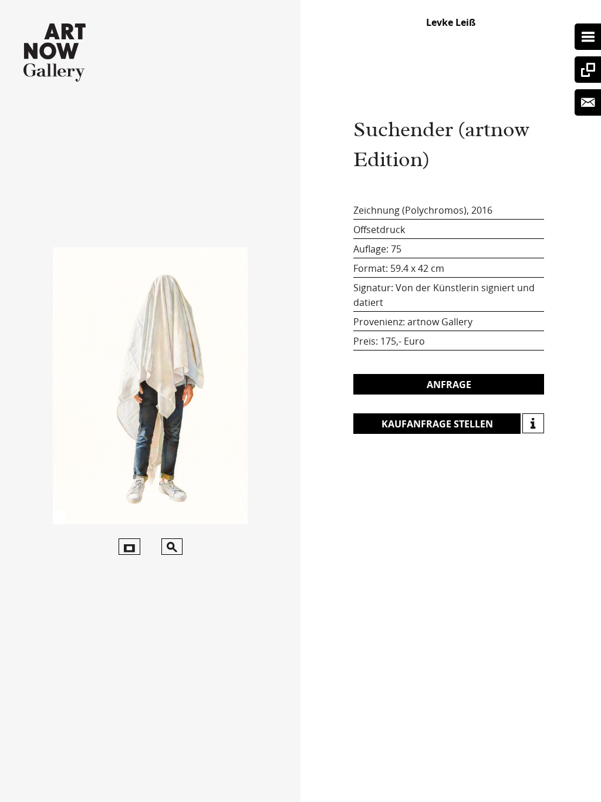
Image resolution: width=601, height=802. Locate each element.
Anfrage (449, 384)
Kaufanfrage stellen (437, 423)
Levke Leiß (450, 22)
